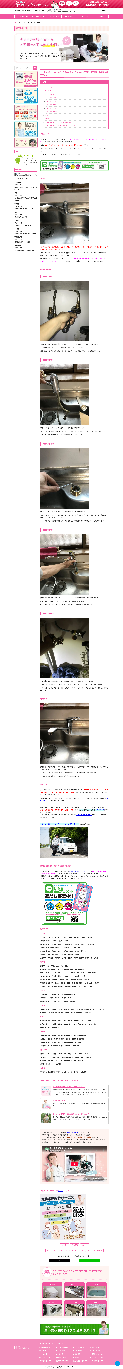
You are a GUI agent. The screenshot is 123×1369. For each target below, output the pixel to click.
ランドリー (52, 1302)
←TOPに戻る (104, 11)
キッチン (74, 1284)
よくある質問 (100, 16)
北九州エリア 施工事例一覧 (74, 1250)
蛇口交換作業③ (52, 105)
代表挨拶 (77, 1354)
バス (96, 1284)
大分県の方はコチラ (98, 1357)
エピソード (48, 87)
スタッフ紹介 (44, 1354)
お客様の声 (78, 1351)
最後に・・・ (49, 119)
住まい (96, 1302)
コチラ (60, 1191)
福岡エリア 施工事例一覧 (55, 1250)
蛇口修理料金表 (22, 16)
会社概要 (60, 1354)
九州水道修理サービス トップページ (51, 1344)
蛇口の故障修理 (50, 94)
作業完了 (48, 115)
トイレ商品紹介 (53, 16)
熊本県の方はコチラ (46, 1361)
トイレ (52, 1284)
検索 (35, 68)
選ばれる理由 (69, 16)
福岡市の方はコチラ (98, 1354)
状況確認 (48, 91)
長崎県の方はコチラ (80, 1357)
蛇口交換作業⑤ (52, 112)
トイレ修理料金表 (38, 16)
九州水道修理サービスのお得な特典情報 (58, 122)
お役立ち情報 (96, 1351)
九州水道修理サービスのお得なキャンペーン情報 (61, 126)
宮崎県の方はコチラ (63, 1361)
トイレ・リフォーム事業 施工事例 (29, 22)
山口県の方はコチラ (98, 1361)
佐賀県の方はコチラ (63, 1357)
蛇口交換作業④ (52, 108)
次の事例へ (84, 1245)
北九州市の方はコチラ (47, 1357)
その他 (74, 1302)
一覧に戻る (74, 1245)
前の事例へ (64, 1245)
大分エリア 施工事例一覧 (94, 1250)
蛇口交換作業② (52, 101)
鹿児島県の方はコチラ (81, 1361)
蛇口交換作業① (52, 98)
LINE (89, 1260)
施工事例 (85, 16)
